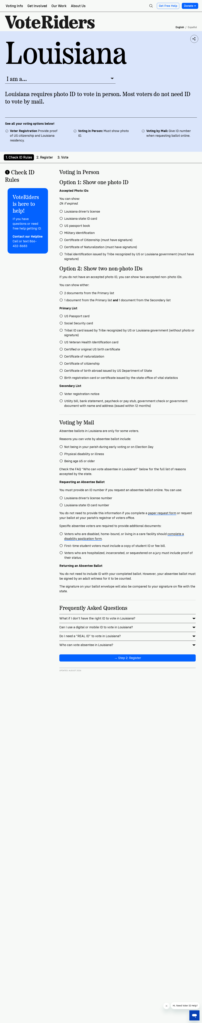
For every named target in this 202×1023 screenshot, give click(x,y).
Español (192, 27)
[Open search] (151, 6)
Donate (188, 6)
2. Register (44, 157)
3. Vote (62, 157)
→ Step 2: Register (127, 658)
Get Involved (37, 6)
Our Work (58, 6)
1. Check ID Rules (19, 157)
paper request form (162, 513)
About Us (78, 6)
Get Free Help (168, 6)
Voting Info (14, 6)
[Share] (194, 39)
